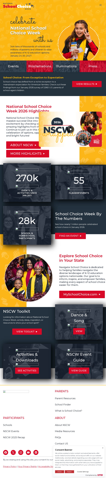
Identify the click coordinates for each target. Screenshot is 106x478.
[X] (13, 452)
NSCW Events (11, 431)
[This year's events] (13, 66)
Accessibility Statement (49, 466)
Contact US (61, 443)
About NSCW (62, 425)
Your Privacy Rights (27, 466)
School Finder (63, 404)
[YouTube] (28, 452)
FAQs (58, 437)
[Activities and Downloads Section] (27, 361)
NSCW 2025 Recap (14, 437)
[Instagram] (20, 452)
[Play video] (70, 129)
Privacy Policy (9, 466)
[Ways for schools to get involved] (39, 66)
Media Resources (65, 431)
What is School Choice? (68, 410)
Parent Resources (65, 398)
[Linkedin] (35, 452)
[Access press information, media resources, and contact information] (66, 66)
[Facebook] (5, 452)
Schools (7, 425)
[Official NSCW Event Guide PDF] (79, 361)
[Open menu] (100, 5)
